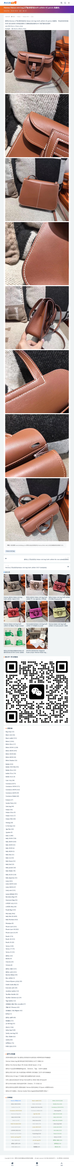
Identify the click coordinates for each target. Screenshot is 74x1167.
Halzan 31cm (9, 815)
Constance (9, 783)
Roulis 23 (8, 942)
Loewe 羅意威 (10, 894)
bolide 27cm (9, 773)
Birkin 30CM (9, 751)
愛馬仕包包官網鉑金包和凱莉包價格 (24, 1158)
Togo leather (9, 1001)
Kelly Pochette (10, 919)
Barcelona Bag (10, 897)
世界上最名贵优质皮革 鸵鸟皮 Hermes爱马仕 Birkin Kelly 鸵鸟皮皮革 (26, 1080)
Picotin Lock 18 (10, 929)
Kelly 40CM (9, 851)
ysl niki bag (9, 1023)
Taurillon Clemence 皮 (12, 997)
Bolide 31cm (9, 776)
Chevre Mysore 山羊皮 (12, 981)
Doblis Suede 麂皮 (11, 984)
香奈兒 (8, 1027)
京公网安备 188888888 (63, 1158)
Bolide (7, 764)
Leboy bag (9, 1030)
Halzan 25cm (9, 812)
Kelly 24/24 (9, 874)
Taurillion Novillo (10, 994)
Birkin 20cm (9, 744)
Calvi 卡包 (9, 780)
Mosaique (8, 923)
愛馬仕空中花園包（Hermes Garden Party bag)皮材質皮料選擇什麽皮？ (27, 1091)
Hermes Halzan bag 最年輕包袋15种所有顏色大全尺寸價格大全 (24, 1061)
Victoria (8, 965)
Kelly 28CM (9, 841)
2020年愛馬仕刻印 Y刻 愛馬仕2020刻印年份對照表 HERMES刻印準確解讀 (28, 1057)
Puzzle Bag (9, 910)
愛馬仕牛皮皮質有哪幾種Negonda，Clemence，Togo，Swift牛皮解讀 (26, 1068)
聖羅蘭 (8, 1021)
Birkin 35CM (9, 754)
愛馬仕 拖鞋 (9, 969)
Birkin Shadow (10, 760)
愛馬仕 (8, 956)
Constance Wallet (11, 796)
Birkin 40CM (9, 757)
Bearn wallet (9, 738)
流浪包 (8, 1040)
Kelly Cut (8, 858)
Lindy (7, 881)
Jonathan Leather (11, 991)
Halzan (19, 16)
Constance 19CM (11, 786)
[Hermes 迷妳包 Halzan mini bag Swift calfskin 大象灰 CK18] (14, 585)
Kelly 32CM (9, 845)
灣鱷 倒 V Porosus (11, 1007)
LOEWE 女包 (9, 903)
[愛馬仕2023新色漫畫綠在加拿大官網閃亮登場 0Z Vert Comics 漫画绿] (14, 637)
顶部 (62, 1165)
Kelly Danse (9, 861)
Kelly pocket (9, 867)
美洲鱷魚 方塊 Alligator (12, 1010)
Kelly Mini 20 (9, 916)
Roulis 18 (8, 939)
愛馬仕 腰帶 (9, 1017)
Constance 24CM (11, 789)
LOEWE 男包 (9, 906)
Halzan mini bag (10, 551)
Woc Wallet (9, 1036)
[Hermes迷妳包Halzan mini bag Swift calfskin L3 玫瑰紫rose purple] (37, 611)
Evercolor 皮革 (10, 988)
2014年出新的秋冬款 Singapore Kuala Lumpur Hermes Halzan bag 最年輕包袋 (37, 652)
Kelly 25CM (9, 838)
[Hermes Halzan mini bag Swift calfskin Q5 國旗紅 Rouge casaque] (14, 611)
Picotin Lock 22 (10, 932)
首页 (14, 16)
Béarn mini (9, 735)
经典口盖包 (9, 1046)
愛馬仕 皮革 (9, 972)
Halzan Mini (6, 10)
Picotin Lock (9, 926)
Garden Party (9, 803)
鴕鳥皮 (8, 1014)
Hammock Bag (10, 900)
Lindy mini (9, 890)
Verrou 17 (9, 949)
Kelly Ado (8, 854)
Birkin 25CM (9, 747)
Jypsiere (8, 832)
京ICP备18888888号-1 (50, 1158)
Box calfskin (9, 978)
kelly (7, 835)
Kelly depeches (10, 878)
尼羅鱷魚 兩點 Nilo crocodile (14, 1004)
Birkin (7, 741)
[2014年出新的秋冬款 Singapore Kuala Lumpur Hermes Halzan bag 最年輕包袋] (37, 638)
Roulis (7, 936)
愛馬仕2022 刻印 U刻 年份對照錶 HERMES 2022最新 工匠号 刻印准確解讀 (28, 1072)
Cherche (8, 962)
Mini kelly (8, 913)
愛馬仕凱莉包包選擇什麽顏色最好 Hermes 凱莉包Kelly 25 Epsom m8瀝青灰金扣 (29, 1087)
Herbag (8, 822)
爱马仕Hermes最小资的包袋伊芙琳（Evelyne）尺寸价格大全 (24, 1083)
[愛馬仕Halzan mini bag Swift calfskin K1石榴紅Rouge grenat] (59, 585)
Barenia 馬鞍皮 (10, 975)
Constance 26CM (11, 793)
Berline (8, 958)
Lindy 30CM (9, 887)
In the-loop (9, 826)
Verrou (8, 946)
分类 (37, 1165)
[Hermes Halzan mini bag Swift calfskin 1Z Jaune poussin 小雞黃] (59, 611)
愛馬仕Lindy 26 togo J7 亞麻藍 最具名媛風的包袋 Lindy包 (23, 1076)
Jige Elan (8, 829)
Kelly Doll (8, 864)
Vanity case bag (10, 1033)
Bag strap (8, 731)
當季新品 (8, 1043)
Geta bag (8, 806)
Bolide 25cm (9, 770)
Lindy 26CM (9, 884)
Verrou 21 (9, 952)
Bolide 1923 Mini (11, 767)
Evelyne (8, 800)
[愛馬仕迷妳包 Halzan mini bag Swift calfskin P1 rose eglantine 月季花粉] (37, 585)
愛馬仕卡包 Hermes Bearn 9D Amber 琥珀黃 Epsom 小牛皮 (23, 1065)
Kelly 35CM (9, 848)
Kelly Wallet (9, 871)
